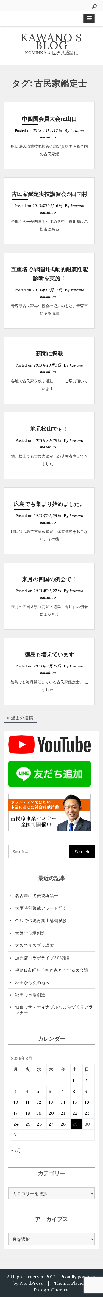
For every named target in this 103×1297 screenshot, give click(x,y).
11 (27, 1102)
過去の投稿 (22, 718)
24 (16, 1124)
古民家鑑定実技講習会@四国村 (49, 194)
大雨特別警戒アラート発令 (41, 908)
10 (15, 1102)
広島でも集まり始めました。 (49, 503)
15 (75, 1102)
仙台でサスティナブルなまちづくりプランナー (54, 1010)
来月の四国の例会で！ (49, 579)
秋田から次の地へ (32, 982)
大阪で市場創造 (30, 933)
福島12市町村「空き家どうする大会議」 (54, 970)
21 (63, 1113)
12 (39, 1102)
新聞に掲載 (49, 353)
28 (63, 1124)
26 (39, 1124)
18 (28, 1113)
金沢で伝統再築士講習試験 (41, 920)
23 (87, 1113)
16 (87, 1102)
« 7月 (16, 1150)
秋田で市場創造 (30, 994)
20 (51, 1113)
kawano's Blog (51, 41)
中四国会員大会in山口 (49, 118)
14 (63, 1102)
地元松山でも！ (49, 428)
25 (28, 1124)
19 (39, 1113)
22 (75, 1113)
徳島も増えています (49, 654)
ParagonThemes (51, 1289)
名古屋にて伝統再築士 (37, 895)
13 (51, 1102)
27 (51, 1124)
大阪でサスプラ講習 (34, 945)
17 (15, 1113)
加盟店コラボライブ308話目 (43, 957)
